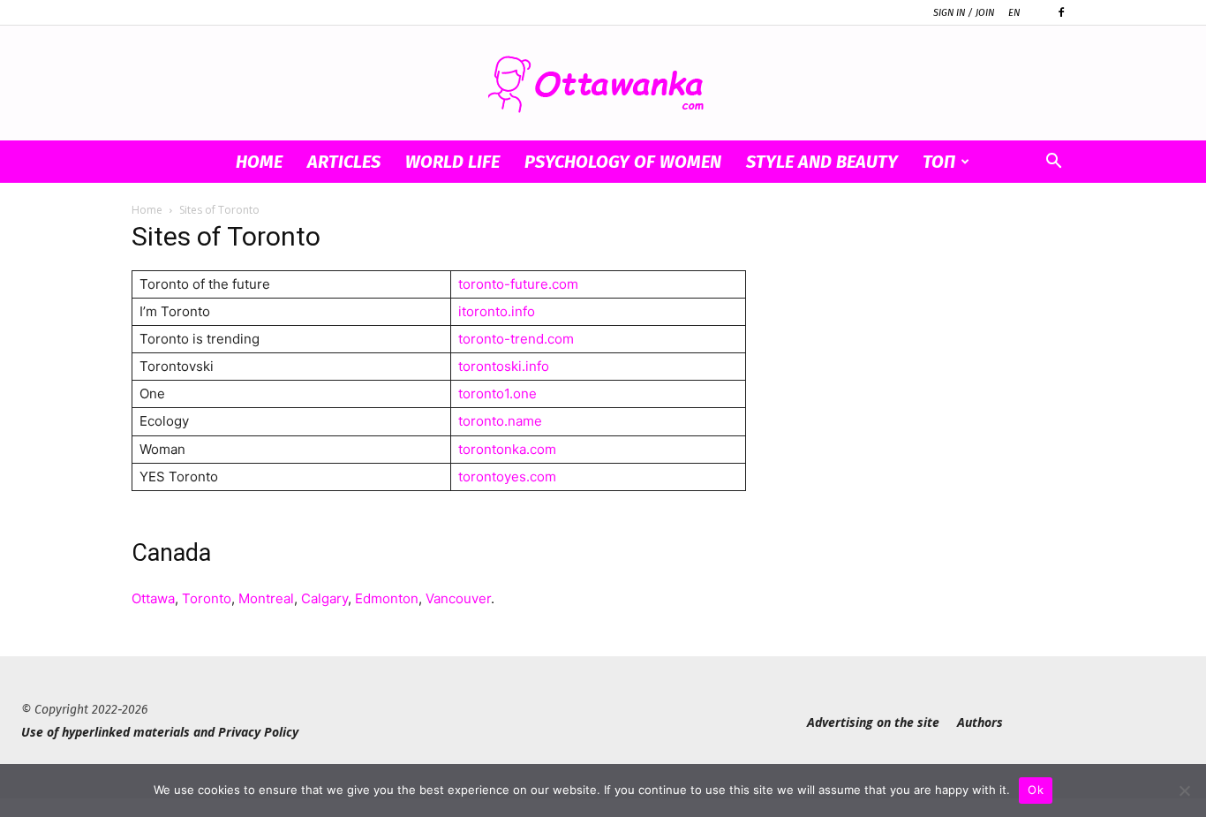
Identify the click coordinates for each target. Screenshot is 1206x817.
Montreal (266, 598)
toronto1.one (497, 393)
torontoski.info (503, 366)
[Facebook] (1061, 12)
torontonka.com (507, 449)
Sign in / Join (963, 13)
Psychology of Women (622, 161)
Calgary (324, 598)
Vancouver (458, 598)
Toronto (206, 598)
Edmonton (386, 598)
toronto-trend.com (516, 338)
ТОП (939, 161)
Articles (344, 161)
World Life (452, 161)
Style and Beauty (822, 161)
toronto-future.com (518, 284)
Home (259, 161)
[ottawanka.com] (603, 84)
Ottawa (153, 598)
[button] (1053, 163)
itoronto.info (496, 311)
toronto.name (500, 420)
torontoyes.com (507, 476)
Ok (1036, 790)
